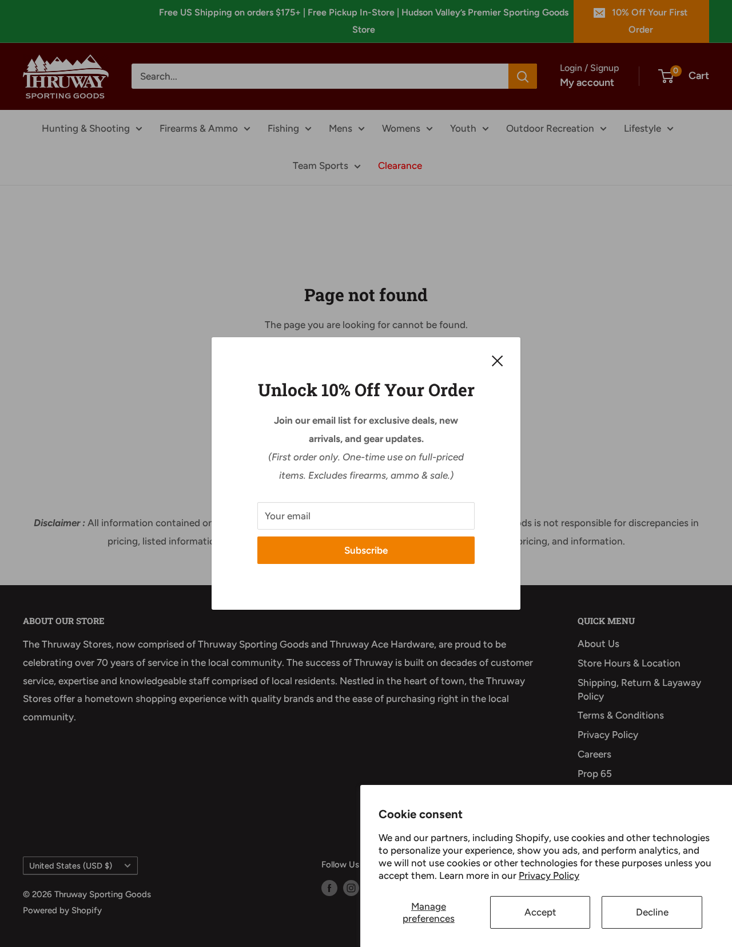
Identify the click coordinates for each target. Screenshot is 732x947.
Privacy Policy (549, 875)
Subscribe (366, 550)
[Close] (497, 360)
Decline (652, 912)
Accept (540, 912)
